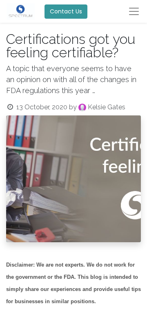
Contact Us (66, 11)
